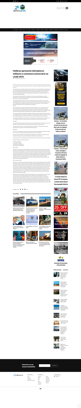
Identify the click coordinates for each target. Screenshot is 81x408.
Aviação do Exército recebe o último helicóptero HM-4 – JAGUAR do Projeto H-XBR (18, 209)
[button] (20, 189)
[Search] (67, 8)
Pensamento (56, 29)
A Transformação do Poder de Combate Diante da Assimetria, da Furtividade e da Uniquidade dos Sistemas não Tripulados (63, 330)
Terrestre (16, 29)
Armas (29, 29)
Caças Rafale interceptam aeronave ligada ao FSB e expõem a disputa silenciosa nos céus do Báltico (64, 307)
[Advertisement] (40, 19)
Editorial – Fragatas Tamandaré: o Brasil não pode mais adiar (45, 209)
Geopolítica (33, 29)
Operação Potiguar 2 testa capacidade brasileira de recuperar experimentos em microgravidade (64, 284)
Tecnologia (46, 29)
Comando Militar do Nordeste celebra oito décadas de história (45, 227)
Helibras (21, 78)
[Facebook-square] (13, 1)
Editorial (66, 29)
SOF (26, 29)
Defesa (42, 29)
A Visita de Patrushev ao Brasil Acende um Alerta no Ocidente (18, 227)
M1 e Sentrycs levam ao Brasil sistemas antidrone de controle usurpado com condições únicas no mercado (32, 210)
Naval (24, 29)
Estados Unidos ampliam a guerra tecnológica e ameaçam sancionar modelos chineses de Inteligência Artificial (18, 245)
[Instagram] (17, 1)
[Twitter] (15, 1)
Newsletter (62, 29)
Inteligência (51, 29)
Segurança (38, 29)
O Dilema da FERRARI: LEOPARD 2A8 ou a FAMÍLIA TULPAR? (63, 300)
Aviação (20, 29)
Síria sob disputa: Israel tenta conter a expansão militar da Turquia (64, 321)
